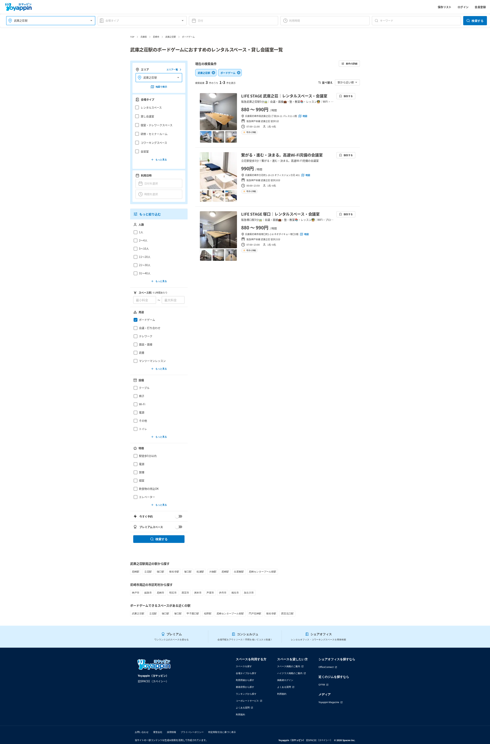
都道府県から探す (245, 687)
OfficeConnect (326, 667)
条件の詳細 (351, 63)
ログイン (463, 7)
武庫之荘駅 (170, 36)
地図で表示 (161, 86)
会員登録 (480, 7)
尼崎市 (156, 36)
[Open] (91, 20)
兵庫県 (143, 36)
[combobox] (48, 20)
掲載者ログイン (285, 680)
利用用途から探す (245, 680)
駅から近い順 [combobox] (346, 82)
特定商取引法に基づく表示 (222, 732)
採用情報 (171, 732)
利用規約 (240, 714)
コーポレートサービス (247, 700)
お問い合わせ (142, 732)
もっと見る (161, 159)
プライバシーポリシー (192, 732)
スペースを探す (244, 666)
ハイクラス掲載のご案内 (289, 673)
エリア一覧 (172, 69)
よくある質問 (243, 707)
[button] (157, 107)
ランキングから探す (246, 693)
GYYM (321, 684)
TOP (132, 36)
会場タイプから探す (246, 673)
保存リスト (445, 7)
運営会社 (157, 732)
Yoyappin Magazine (328, 702)
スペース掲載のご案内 (288, 666)
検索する (477, 21)
